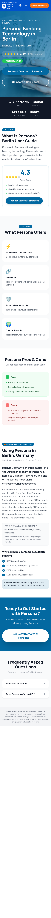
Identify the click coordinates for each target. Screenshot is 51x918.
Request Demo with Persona (25, 71)
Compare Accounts (39, 5)
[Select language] (20, 5)
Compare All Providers (25, 82)
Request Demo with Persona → (25, 636)
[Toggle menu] (26, 5)
